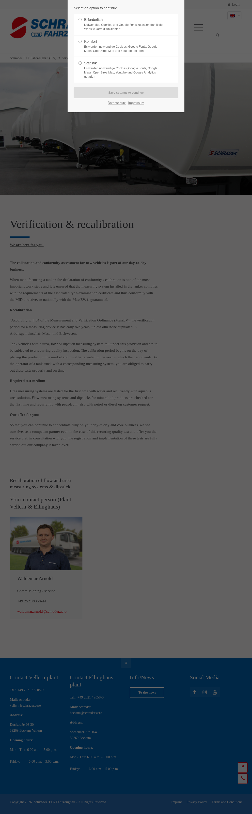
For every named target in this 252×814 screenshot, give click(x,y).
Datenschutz (117, 103)
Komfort (121, 46)
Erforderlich (123, 24)
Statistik (121, 69)
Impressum (136, 103)
